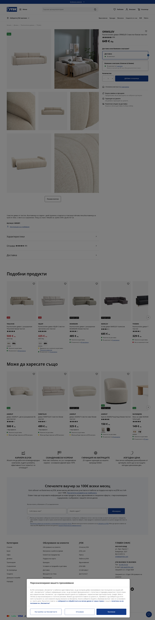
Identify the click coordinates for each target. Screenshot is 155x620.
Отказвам (80, 612)
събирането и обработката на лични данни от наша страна (81, 601)
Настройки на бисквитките (46, 612)
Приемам (111, 612)
